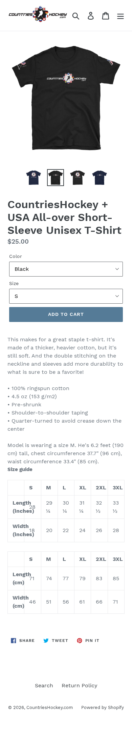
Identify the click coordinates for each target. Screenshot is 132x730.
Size (14, 283)
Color (15, 256)
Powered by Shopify (102, 707)
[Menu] (120, 15)
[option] (34, 177)
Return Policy (79, 685)
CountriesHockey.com (49, 707)
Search (44, 685)
